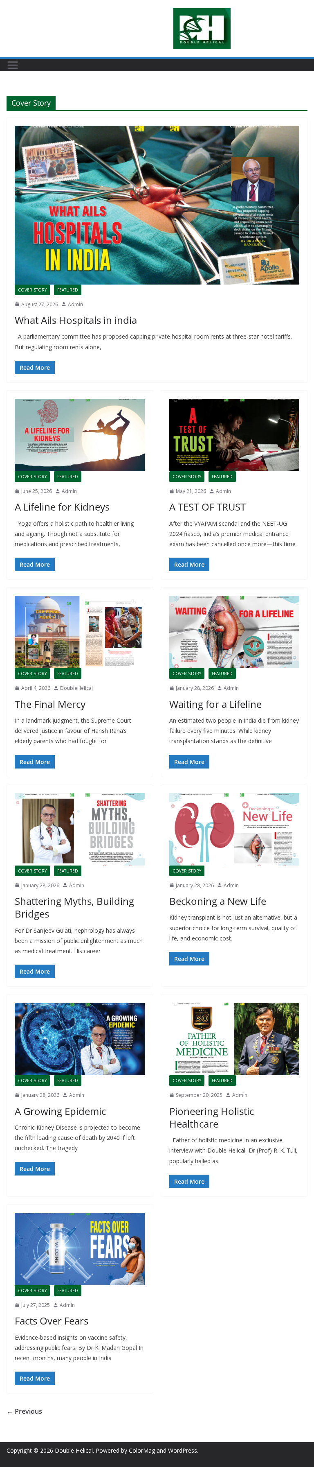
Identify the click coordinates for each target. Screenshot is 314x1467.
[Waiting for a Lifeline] (234, 632)
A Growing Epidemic (60, 1111)
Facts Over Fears (51, 1320)
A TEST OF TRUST (207, 506)
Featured (67, 290)
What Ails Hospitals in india (76, 320)
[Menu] (13, 65)
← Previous (24, 1411)
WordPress (182, 1450)
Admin (75, 304)
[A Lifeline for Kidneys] (80, 435)
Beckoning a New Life (217, 901)
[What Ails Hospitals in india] (157, 205)
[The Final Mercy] (80, 632)
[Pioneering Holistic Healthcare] (234, 1039)
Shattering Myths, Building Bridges (74, 907)
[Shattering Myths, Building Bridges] (80, 829)
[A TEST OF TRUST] (234, 435)
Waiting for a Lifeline (215, 704)
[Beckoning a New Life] (234, 829)
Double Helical (74, 1450)
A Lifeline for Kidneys (62, 506)
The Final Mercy (50, 704)
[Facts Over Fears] (80, 1249)
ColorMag (142, 1450)
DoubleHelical (76, 688)
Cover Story (32, 290)
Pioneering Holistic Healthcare (211, 1117)
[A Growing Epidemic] (80, 1039)
